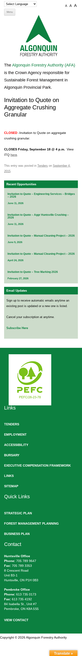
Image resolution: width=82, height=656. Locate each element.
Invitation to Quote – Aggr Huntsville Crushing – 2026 (38, 216)
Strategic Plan (18, 513)
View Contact (16, 620)
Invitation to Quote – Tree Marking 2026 (33, 272)
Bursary (11, 455)
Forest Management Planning (31, 523)
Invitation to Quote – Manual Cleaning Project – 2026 (41, 235)
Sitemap (11, 486)
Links (9, 476)
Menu (10, 12)
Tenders (42, 165)
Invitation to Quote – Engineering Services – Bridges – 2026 (41, 195)
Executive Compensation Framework (37, 465)
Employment (15, 434)
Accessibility (16, 445)
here (13, 155)
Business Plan (17, 534)
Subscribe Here (17, 328)
